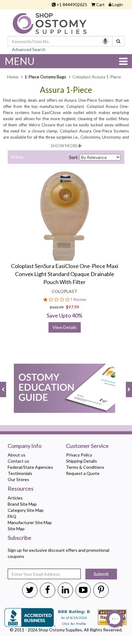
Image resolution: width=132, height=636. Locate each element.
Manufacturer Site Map (30, 522)
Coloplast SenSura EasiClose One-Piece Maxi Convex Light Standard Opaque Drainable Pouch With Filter (64, 274)
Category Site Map (26, 510)
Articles (15, 497)
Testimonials (20, 473)
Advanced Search (28, 49)
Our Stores (18, 479)
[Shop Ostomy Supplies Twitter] (29, 589)
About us (16, 454)
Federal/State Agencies (30, 467)
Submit (101, 574)
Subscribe (19, 538)
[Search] (118, 41)
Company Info (24, 446)
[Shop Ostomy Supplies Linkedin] (65, 589)
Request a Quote (82, 473)
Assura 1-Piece (66, 89)
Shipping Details (81, 461)
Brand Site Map (22, 504)
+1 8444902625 (71, 4)
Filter (18, 157)
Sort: (74, 157)
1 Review (78, 299)
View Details (64, 327)
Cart (100, 4)
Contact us (18, 461)
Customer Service (87, 446)
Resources (20, 489)
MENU (20, 61)
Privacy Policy (79, 454)
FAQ (12, 516)
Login (117, 4)
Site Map (16, 528)
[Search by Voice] (105, 41)
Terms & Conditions (85, 467)
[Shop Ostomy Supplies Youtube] (83, 589)
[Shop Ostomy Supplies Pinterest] (101, 589)
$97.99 (72, 307)
